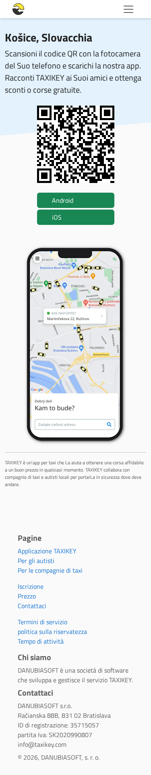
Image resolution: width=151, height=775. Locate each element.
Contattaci (32, 606)
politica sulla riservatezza (52, 631)
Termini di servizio (42, 622)
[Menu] (128, 9)
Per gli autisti (36, 560)
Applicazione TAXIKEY (47, 551)
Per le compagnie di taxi (50, 570)
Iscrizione (30, 586)
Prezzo (27, 596)
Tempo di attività (41, 641)
